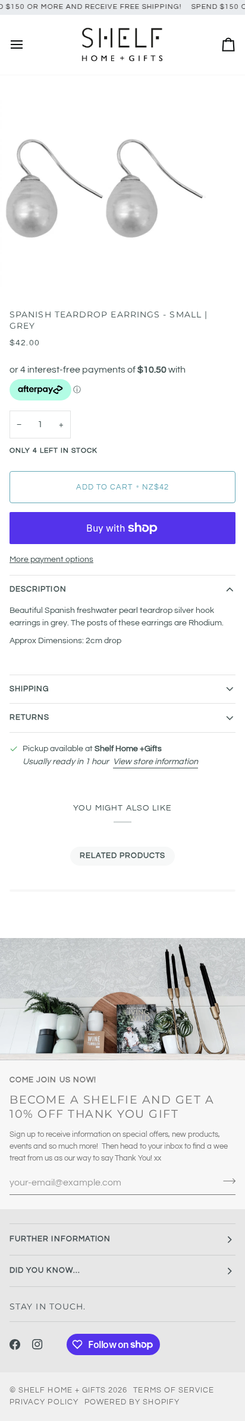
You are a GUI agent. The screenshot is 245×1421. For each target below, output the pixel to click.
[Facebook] (15, 1344)
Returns (29, 717)
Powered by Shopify (132, 1402)
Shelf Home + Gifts (62, 1390)
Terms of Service (173, 1390)
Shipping (29, 689)
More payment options (51, 559)
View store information (155, 761)
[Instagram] (37, 1344)
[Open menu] (27, 45)
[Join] (225, 1181)
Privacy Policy (44, 1402)
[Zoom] (22, 269)
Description (38, 589)
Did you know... (45, 1270)
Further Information (60, 1239)
